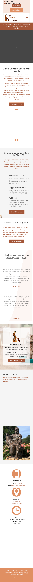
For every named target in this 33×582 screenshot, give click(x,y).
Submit (7, 421)
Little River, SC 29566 (16, 503)
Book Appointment (16, 10)
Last (18, 390)
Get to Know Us (16, 241)
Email (5, 393)
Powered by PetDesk (11, 573)
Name (5, 385)
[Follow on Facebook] (18, 578)
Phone (5, 399)
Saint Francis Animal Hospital (17, 75)
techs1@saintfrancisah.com (18, 485)
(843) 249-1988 (18, 483)
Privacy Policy (23, 573)
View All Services (16, 212)
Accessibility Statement (16, 574)
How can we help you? (10, 406)
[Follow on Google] (15, 578)
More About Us (16, 104)
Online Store (16, 5)
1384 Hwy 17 (16, 501)
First (4, 390)
